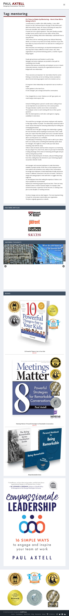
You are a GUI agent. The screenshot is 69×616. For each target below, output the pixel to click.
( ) (52, 614)
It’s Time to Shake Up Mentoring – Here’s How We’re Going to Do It (44, 20)
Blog (32, 614)
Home (13, 614)
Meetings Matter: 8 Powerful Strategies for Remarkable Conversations (34, 423)
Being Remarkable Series (34, 474)
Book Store (27, 614)
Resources (38, 614)
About (43, 614)
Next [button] (63, 266)
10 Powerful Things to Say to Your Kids (34, 351)
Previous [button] (5, 266)
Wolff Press (23, 612)
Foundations (19, 614)
